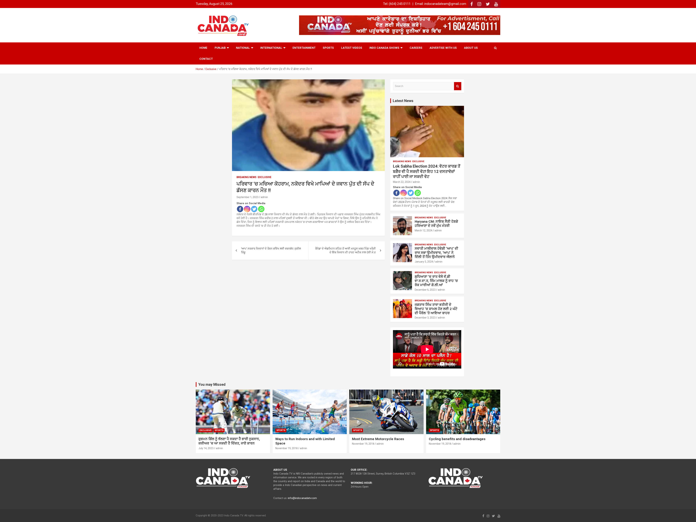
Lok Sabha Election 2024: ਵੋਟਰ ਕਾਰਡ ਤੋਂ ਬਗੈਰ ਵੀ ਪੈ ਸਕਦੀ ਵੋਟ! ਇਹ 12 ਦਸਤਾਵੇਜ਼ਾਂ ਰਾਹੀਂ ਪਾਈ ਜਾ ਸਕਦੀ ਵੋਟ (426, 171)
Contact (206, 59)
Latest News (403, 101)
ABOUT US (471, 47)
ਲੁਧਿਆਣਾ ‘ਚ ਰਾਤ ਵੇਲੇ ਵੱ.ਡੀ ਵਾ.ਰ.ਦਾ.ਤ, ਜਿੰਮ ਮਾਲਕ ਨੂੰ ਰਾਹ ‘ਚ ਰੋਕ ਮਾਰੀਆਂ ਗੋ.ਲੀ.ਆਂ (436, 280)
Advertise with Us (443, 47)
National (243, 47)
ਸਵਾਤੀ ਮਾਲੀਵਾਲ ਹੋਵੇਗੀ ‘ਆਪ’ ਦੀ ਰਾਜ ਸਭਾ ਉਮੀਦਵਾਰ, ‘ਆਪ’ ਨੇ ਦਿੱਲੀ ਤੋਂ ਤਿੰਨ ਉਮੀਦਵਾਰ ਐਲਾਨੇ (436, 252)
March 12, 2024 (423, 230)
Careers (416, 47)
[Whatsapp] (261, 209)
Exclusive (264, 177)
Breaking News (246, 177)
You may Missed (211, 384)
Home (203, 47)
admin (264, 197)
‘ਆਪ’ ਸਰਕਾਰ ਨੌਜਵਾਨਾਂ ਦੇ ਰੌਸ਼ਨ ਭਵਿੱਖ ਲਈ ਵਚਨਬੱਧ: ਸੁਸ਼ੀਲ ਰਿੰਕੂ (271, 250)
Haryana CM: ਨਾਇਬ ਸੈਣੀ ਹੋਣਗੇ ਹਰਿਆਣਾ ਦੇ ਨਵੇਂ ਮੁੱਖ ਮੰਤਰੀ (436, 223)
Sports (328, 47)
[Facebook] (240, 209)
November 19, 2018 (286, 448)
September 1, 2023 (247, 197)
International (271, 47)
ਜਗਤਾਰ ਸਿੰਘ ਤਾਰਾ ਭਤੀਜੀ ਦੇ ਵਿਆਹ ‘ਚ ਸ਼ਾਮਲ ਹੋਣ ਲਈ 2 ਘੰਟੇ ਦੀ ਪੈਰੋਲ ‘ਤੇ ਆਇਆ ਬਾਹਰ (436, 309)
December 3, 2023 (425, 317)
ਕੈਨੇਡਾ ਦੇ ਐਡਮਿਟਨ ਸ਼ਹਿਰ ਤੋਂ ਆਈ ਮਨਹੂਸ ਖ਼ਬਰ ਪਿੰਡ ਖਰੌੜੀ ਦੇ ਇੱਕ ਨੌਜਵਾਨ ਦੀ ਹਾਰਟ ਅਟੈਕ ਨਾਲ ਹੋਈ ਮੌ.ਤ (345, 250)
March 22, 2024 (402, 181)
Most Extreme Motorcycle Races (378, 439)
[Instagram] (247, 209)
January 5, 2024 (424, 261)
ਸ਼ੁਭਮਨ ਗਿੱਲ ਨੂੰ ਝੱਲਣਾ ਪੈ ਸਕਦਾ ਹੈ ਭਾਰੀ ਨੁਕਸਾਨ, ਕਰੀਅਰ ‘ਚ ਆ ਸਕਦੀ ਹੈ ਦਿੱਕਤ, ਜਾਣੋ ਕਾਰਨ (229, 441)
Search (457, 86)
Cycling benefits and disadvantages (457, 439)
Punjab (220, 47)
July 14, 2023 (206, 448)
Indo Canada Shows (384, 47)
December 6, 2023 (425, 289)
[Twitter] (254, 209)
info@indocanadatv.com (302, 498)
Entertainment (304, 47)
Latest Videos (351, 47)
